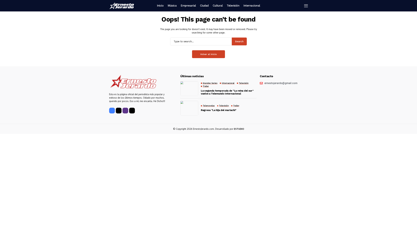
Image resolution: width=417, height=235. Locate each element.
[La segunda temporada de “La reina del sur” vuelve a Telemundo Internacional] (189, 88)
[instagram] (125, 110)
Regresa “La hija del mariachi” (218, 110)
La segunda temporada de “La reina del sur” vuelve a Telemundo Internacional (227, 92)
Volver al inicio (208, 54)
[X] (119, 110)
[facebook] (112, 110)
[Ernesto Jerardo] (122, 5)
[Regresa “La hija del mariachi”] (189, 108)
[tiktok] (132, 110)
